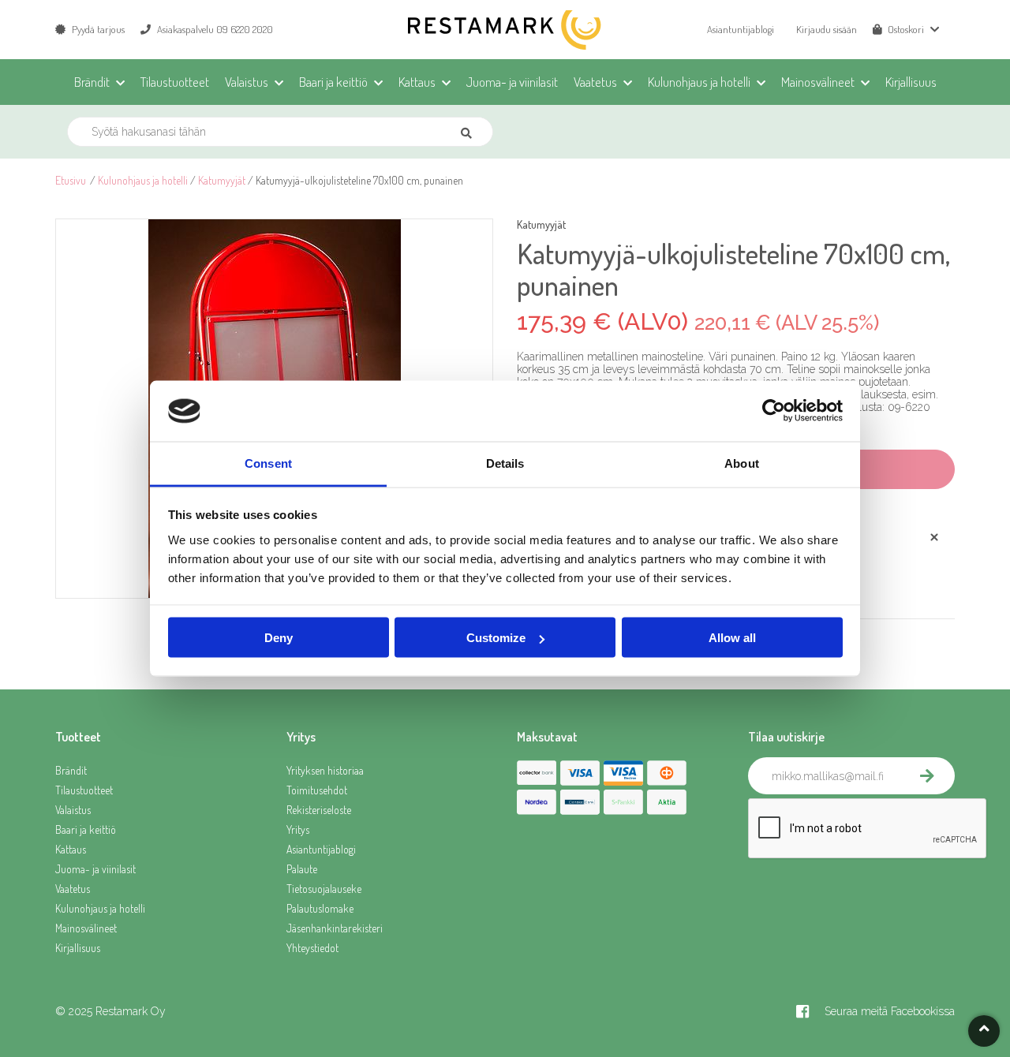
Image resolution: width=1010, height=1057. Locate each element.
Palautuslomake (320, 908)
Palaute (301, 869)
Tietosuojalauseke (323, 888)
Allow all (732, 637)
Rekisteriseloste (318, 809)
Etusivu (70, 180)
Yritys (297, 829)
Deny (278, 637)
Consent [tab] (268, 462)
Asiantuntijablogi (740, 29)
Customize (496, 637)
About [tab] (741, 462)
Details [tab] (505, 462)
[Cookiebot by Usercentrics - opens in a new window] (774, 411)
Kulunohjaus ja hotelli (143, 180)
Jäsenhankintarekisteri (334, 928)
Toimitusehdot (316, 790)
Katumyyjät (221, 180)
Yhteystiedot (312, 947)
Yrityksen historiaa (325, 770)
